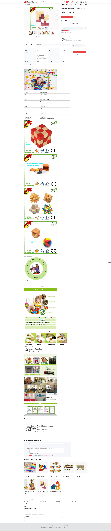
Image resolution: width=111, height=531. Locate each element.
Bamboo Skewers (42, 504)
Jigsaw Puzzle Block (27, 513)
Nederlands (57, 525)
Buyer (67, 4)
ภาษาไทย (70, 525)
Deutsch (54, 525)
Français (44, 525)
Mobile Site (74, 524)
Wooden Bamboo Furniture (59, 503)
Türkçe (72, 525)
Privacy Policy (68, 527)
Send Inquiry (67, 17)
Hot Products (34, 524)
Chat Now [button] (80, 17)
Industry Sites (61, 524)
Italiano (51, 525)
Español (38, 525)
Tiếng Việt (75, 525)
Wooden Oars (57, 504)
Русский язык (47, 525)
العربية (60, 525)
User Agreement (60, 527)
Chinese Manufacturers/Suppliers (45, 524)
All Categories (27, 4)
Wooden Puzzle (58, 501)
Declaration (64, 527)
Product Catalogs (36, 499)
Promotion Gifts (42, 503)
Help (71, 4)
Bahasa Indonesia (79, 525)
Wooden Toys (26, 501)
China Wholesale (52, 524)
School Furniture (73, 503)
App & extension (76, 4)
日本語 (65, 525)
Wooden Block (41, 513)
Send (31, 455)
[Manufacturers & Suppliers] (29, 2)
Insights (77, 524)
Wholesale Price (57, 524)
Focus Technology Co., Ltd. (50, 527)
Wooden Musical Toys (43, 501)
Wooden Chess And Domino (28, 504)
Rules (86, 4)
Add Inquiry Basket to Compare (41, 36)
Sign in (86, 2)
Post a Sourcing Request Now (48, 455)
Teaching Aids (26, 503)
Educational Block (34, 513)
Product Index (70, 524)
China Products (38, 524)
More (25, 521)
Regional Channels (66, 524)
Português (41, 525)
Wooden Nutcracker (73, 504)
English (35, 525)
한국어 (62, 525)
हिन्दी (67, 525)
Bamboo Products (73, 501)
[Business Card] (85, 48)
